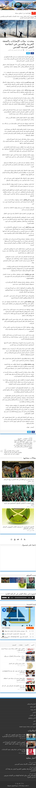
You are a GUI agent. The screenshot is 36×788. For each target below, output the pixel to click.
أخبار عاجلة (26, 16)
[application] (18, 597)
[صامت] (9, 598)
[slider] (4, 597)
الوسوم (14, 645)
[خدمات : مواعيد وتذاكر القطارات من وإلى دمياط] (30, 658)
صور (34, 721)
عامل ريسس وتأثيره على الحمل (17, 663)
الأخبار (34, 712)
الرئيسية (32, 16)
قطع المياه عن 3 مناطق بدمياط (23, 13)
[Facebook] (21, 539)
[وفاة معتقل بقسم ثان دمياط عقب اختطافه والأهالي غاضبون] (30, 681)
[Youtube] (14, 539)
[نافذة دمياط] (18, 5)
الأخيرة (27, 645)
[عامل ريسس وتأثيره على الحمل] (30, 666)
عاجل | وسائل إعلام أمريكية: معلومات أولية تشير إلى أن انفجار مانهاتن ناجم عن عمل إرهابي (13, 452)
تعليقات (21, 645)
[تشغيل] (32, 598)
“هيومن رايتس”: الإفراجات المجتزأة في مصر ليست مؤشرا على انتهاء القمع (14, 742)
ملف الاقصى (10, 50)
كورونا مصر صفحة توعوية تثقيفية (27, 726)
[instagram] (11, 539)
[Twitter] (18, 539)
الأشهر (32, 645)
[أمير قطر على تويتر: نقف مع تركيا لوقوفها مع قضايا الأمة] (30, 673)
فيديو (34, 723)
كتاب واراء (33, 709)
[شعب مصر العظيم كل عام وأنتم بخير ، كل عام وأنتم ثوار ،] (30, 688)
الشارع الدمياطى (31, 704)
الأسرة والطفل (32, 718)
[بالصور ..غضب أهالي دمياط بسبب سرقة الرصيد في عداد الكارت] (30, 651)
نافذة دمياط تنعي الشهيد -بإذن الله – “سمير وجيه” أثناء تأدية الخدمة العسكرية (13, 735)
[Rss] (24, 539)
